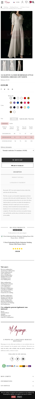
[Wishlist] (26, 2)
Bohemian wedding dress (7, 288)
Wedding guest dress (6, 278)
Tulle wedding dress (6, 273)
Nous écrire (31, 119)
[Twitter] (17, 359)
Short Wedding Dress (6, 291)
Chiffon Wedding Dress (6, 300)
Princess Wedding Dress (6, 275)
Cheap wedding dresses (6, 272)
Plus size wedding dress (6, 269)
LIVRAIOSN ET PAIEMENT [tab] (17, 182)
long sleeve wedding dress (7, 317)
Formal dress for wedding (7, 292)
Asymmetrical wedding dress (8, 270)
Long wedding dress (6, 285)
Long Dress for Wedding (7, 289)
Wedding (3, 314)
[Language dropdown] (14, 2)
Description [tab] (17, 172)
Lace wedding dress (5, 286)
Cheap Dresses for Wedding (7, 302)
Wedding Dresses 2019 (6, 276)
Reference (3, 80)
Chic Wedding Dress (6, 279)
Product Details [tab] (17, 177)
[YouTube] (23, 359)
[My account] (22, 2)
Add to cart (18, 160)
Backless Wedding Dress (7, 301)
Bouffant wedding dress (6, 295)
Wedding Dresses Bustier (7, 283)
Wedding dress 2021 (6, 315)
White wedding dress (6, 282)
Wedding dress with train (7, 298)
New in (2, 311)
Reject (20, 397)
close (13, 397)
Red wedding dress (5, 304)
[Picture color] (11, 98)
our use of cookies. (27, 394)
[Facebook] (12, 359)
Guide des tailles (23, 119)
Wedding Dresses (5, 312)
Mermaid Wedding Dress (7, 297)
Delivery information (6, 147)
